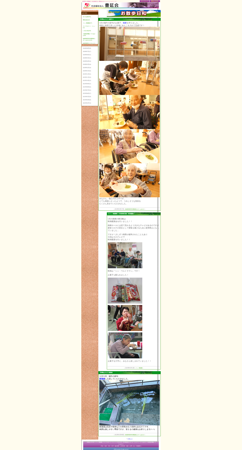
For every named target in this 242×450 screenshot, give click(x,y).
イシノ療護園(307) (87, 23)
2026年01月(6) (87, 71)
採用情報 (122, 446)
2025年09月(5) (87, 83)
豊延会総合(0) (86, 20)
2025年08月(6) (87, 87)
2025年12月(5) (87, 74)
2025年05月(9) (87, 96)
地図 (127, 446)
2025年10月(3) (87, 80)
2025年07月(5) (87, 90)
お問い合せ (132, 446)
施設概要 (117, 446)
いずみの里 (119, 442)
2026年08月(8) (87, 48)
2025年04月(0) (87, 100)
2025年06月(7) (87, 93)
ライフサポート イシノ (109, 442)
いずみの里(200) (87, 30)
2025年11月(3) (87, 77)
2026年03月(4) (87, 64)
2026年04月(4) (87, 61)
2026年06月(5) (87, 54)
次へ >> (131, 438)
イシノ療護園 (98, 442)
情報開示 (138, 446)
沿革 (112, 446)
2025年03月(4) (87, 103)
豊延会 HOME (154, 1)
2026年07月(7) (87, 51)
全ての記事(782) (87, 16)
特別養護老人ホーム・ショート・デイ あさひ (134, 442)
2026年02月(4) (87, 67)
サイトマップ (144, 1)
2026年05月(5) (87, 58)
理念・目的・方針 (105, 446)
